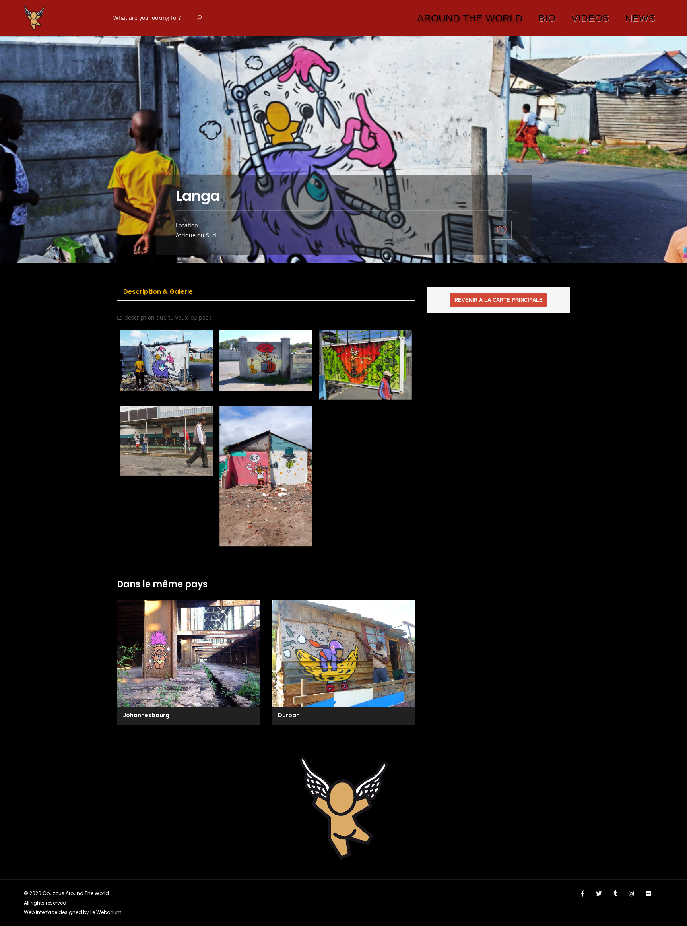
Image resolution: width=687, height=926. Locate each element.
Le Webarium (106, 912)
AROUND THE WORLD (469, 17)
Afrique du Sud (196, 235)
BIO (546, 17)
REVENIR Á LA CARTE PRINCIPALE (498, 300)
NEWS (640, 17)
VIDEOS (590, 17)
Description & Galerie (158, 291)
